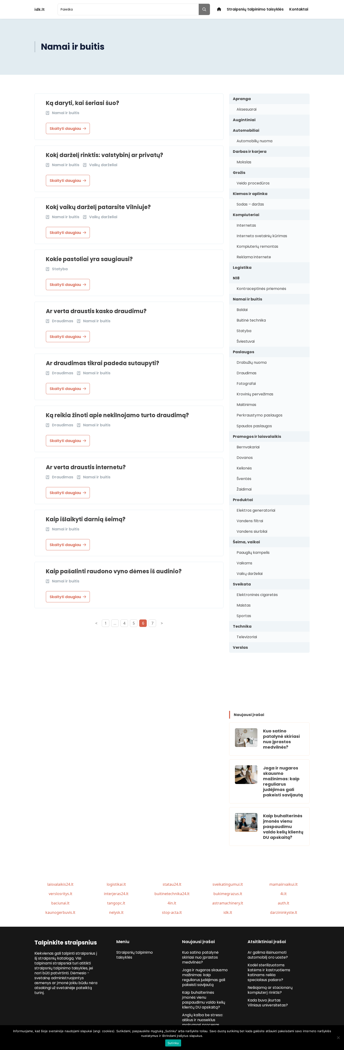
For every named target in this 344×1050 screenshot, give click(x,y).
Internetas (246, 225)
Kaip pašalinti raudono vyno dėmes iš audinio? (114, 571)
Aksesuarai (246, 109)
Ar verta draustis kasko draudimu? (96, 311)
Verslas (240, 647)
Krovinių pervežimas (255, 394)
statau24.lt (172, 884)
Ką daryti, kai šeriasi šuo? (82, 103)
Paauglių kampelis (253, 552)
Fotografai (246, 383)
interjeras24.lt (116, 893)
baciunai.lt (60, 903)
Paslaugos (243, 352)
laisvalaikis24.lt (60, 884)
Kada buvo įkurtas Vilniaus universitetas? (268, 1003)
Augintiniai (244, 120)
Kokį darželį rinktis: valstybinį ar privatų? (104, 155)
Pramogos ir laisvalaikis (257, 436)
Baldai (242, 309)
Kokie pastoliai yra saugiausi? (89, 259)
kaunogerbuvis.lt (60, 912)
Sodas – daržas (250, 204)
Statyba (244, 331)
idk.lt (227, 912)
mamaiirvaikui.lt (283, 884)
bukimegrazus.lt (227, 893)
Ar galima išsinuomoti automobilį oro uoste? (268, 955)
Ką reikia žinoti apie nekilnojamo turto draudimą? (117, 415)
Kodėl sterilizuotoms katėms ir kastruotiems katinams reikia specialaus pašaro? (269, 972)
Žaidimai (244, 489)
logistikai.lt (116, 884)
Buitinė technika (251, 320)
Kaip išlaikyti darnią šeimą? (85, 519)
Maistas (244, 605)
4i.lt (283, 893)
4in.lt (172, 903)
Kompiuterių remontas (257, 246)
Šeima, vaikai (246, 542)
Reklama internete (254, 257)
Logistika (242, 267)
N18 (236, 278)
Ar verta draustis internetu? (86, 467)
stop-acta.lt (172, 912)
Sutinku (173, 1043)
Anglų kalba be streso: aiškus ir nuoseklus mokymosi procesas (202, 1020)
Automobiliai (246, 130)
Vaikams (244, 563)
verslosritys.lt (60, 893)
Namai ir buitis (247, 299)
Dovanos (245, 457)
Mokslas (244, 162)
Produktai (243, 499)
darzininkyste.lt (283, 912)
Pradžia (219, 9)
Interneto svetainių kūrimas (262, 236)
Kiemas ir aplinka (250, 193)
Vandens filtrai (250, 521)
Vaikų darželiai (250, 573)
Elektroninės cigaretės (257, 594)
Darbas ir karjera (250, 151)
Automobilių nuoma (254, 141)
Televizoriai (247, 637)
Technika (242, 626)
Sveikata (242, 584)
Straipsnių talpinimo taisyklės (255, 9)
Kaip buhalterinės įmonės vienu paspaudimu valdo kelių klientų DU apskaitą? (283, 826)
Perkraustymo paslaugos (259, 415)
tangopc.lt (116, 903)
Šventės (244, 478)
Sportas (244, 616)
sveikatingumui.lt (227, 884)
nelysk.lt (116, 912)
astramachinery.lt (227, 903)
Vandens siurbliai (252, 531)
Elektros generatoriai (256, 510)
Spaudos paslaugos (254, 426)
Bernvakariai (248, 447)
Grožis (239, 172)
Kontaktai (298, 9)
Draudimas (246, 373)
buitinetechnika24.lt (172, 893)
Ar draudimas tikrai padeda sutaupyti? (102, 363)
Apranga (242, 98)
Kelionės (244, 468)
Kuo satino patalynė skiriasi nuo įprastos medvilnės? (281, 739)
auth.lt (283, 903)
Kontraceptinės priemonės (261, 288)
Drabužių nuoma (252, 362)
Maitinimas (246, 404)
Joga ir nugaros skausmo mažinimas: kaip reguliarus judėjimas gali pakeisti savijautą (283, 781)
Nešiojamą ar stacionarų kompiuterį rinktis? (270, 990)
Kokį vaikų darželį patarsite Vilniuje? (98, 207)
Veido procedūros (253, 183)
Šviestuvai (246, 341)
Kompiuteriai (246, 215)
